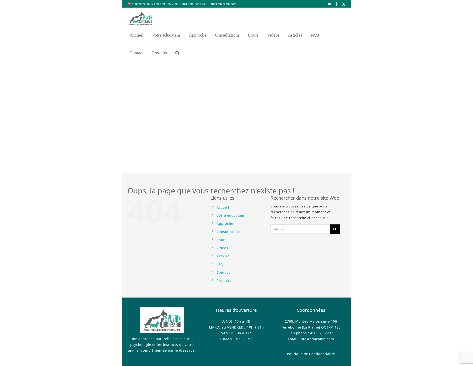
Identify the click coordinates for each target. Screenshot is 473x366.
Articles (223, 256)
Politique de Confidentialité (311, 354)
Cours (222, 240)
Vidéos (222, 248)
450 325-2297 (321, 333)
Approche (225, 223)
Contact (223, 272)
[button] (177, 53)
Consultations (229, 231)
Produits (224, 280)
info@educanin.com (223, 3)
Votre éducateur (231, 215)
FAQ (220, 264)
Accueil (223, 207)
